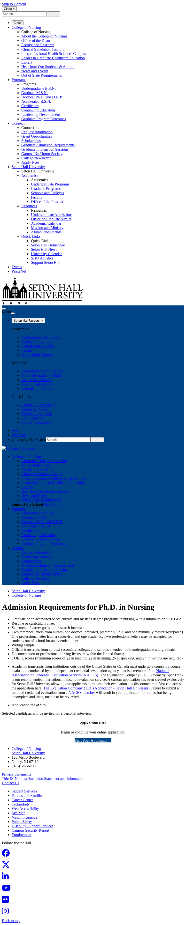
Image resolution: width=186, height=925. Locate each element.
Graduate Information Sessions (44, 149)
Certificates (30, 106)
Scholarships (31, 141)
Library (27, 62)
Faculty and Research (37, 45)
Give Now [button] (51, 504)
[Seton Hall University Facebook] (7, 854)
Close (18, 23)
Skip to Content (14, 4)
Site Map (18, 813)
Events (17, 267)
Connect (18, 123)
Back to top (11, 921)
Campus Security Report (30, 830)
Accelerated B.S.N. (36, 101)
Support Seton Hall (45, 262)
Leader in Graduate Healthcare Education (53, 58)
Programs (19, 80)
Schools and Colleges (47, 193)
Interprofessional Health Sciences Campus (53, 54)
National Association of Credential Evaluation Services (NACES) (90, 673)
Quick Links (30, 236)
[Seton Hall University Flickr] (7, 901)
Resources (29, 206)
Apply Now (30, 162)
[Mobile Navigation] (13, 313)
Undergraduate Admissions (51, 215)
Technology (21, 804)
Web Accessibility (25, 809)
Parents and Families (27, 795)
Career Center (22, 800)
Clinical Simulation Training (42, 49)
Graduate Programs (46, 188)
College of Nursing (26, 27)
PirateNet (19, 271)
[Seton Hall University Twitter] (7, 866)
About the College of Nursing (44, 36)
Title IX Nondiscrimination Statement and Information (43, 779)
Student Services (24, 791)
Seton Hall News (44, 249)
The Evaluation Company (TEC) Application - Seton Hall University (95, 688)
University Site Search (29, 439)
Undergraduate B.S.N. (38, 88)
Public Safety (22, 822)
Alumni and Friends (46, 232)
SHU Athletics (42, 258)
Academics (29, 175)
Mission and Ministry (47, 228)
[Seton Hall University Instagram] (7, 912)
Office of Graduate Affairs (51, 219)
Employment (21, 835)
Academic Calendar (46, 223)
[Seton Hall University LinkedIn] (7, 878)
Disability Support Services (32, 826)
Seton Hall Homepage (48, 245)
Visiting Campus (24, 817)
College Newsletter (36, 158)
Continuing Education (38, 110)
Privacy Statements (16, 774)
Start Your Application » (93, 740)
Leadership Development (40, 114)
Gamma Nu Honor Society (41, 154)
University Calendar (46, 254)
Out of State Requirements (41, 75)
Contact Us (10, 783)
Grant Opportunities (36, 136)
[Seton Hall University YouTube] (8, 889)
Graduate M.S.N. (34, 93)
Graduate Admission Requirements (48, 145)
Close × (9, 9)
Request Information (37, 132)
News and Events (34, 71)
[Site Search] (4, 309)
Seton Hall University (28, 167)
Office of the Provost (47, 202)
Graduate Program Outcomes (43, 119)
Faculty (36, 197)
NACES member (82, 692)
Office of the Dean (35, 40)
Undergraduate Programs (50, 184)
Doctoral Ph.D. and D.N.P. (41, 97)
